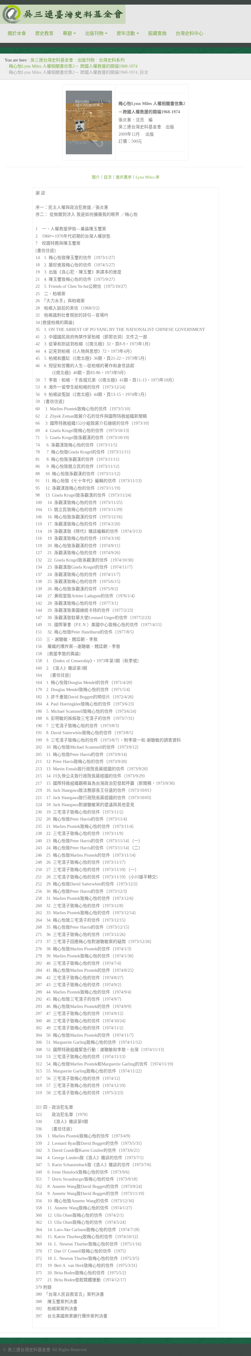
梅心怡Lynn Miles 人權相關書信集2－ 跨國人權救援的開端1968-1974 (73, 66)
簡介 (96, 177)
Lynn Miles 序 (147, 177)
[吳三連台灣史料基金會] (63, 14)
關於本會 (17, 33)
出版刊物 (94, 33)
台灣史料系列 (112, 60)
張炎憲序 (124, 177)
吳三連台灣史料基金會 (51, 60)
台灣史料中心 (189, 33)
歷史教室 (44, 33)
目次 (108, 177)
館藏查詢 (157, 33)
